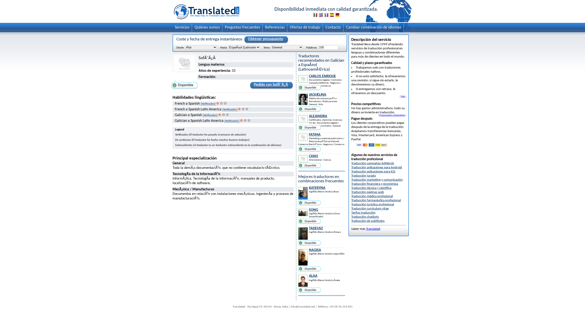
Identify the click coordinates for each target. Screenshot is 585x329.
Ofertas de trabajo (305, 27)
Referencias (275, 27)
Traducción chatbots (365, 217)
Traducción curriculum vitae (370, 208)
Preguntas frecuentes (242, 27)
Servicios (182, 27)
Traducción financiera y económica (374, 184)
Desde (180, 47)
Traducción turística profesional (372, 204)
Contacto (333, 27)
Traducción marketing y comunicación (377, 180)
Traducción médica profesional (372, 196)
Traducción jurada (363, 176)
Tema (266, 47)
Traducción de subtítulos (368, 221)
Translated (373, 229)
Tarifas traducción (363, 213)
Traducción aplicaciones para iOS (373, 171)
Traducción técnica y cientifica (371, 188)
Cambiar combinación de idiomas (373, 27)
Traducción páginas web (367, 192)
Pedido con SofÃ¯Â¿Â (271, 85)
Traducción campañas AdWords (372, 163)
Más (403, 96)
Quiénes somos (207, 27)
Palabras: (311, 47)
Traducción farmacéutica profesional (376, 200)
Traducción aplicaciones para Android (376, 167)
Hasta (223, 47)
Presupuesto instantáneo (392, 115)
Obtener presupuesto (265, 39)
